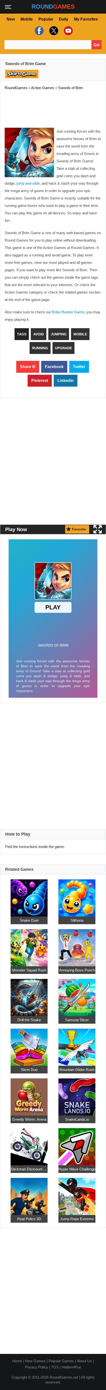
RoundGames (16, 88)
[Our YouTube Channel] (67, 30)
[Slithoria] (76, 895)
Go (96, 44)
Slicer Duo (29, 1069)
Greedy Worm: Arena (29, 1119)
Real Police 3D (29, 1218)
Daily (63, 19)
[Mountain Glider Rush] (76, 1044)
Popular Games (61, 1361)
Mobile (26, 19)
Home (17, 1361)
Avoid (38, 334)
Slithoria (77, 920)
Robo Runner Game (68, 312)
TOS (55, 1367)
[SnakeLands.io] (76, 1094)
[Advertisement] (53, 108)
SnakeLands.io (77, 1119)
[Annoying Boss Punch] (76, 945)
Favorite (79, 529)
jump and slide (28, 183)
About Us (84, 1361)
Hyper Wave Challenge (76, 1169)
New (11, 19)
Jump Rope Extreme (77, 1218)
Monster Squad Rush (29, 970)
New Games (35, 1361)
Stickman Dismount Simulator (29, 1169)
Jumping (59, 334)
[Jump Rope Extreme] (76, 1193)
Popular (45, 19)
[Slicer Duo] (29, 1044)
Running (40, 348)
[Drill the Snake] (29, 994)
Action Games (42, 88)
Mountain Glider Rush (76, 1069)
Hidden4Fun (71, 1367)
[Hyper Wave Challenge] (76, 1144)
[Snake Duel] (29, 895)
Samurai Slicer (77, 1020)
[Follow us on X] (53, 30)
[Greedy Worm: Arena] (29, 1094)
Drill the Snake (29, 1020)
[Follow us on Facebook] (38, 30)
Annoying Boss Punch (77, 970)
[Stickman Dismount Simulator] (29, 1144)
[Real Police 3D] (29, 1193)
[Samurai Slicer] (76, 994)
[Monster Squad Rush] (29, 945)
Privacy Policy (36, 1367)
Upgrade (63, 348)
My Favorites (86, 19)
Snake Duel (29, 920)
